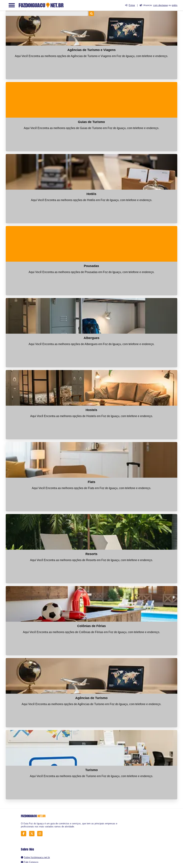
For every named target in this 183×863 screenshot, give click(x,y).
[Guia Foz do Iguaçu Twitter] (32, 833)
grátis (174, 5)
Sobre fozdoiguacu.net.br (37, 857)
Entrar (132, 5)
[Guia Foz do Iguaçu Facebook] (24, 833)
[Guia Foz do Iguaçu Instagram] (40, 833)
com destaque (160, 5)
